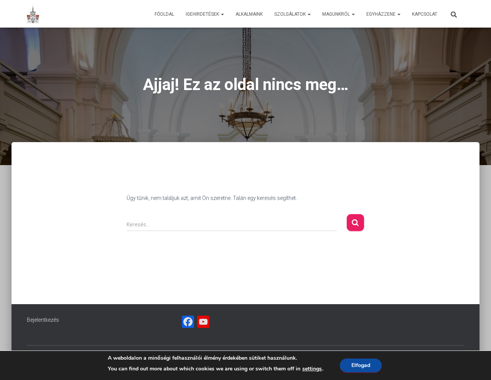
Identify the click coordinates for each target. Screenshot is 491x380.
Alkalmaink (249, 14)
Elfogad (360, 365)
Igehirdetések (203, 14)
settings (312, 368)
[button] (222, 14)
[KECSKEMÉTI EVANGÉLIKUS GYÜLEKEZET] (33, 13)
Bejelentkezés (43, 320)
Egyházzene (381, 14)
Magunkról (336, 14)
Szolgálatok (290, 14)
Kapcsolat (424, 14)
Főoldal (164, 14)
